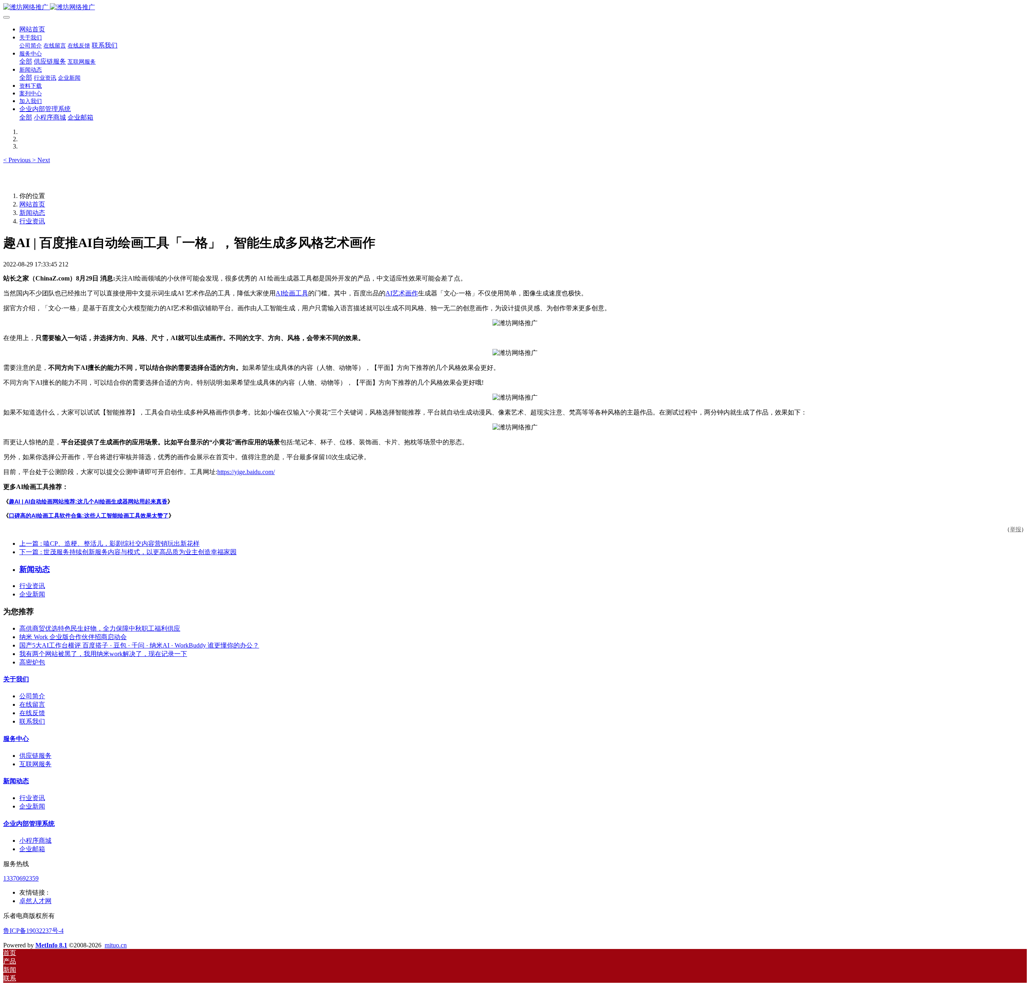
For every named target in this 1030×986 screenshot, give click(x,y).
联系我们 (32, 721)
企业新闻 (32, 594)
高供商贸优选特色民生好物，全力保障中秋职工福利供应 (99, 628)
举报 (1015, 529)
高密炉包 (32, 662)
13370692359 (21, 878)
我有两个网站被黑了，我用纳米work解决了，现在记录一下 (103, 653)
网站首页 (32, 29)
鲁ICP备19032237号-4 (33, 930)
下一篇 (128, 552)
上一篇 (109, 543)
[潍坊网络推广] (515, 7)
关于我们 (16, 679)
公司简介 (32, 696)
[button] (17, 160)
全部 (25, 61)
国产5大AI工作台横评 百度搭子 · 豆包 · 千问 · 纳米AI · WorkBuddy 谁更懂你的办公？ (139, 645)
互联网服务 (35, 764)
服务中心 (16, 738)
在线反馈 (32, 713)
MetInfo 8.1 (51, 945)
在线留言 (32, 704)
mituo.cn (116, 945)
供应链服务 (35, 755)
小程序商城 (35, 840)
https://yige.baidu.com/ (246, 471)
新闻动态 (32, 212)
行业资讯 (32, 221)
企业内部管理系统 (29, 823)
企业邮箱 (32, 849)
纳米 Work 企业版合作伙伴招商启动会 (73, 636)
